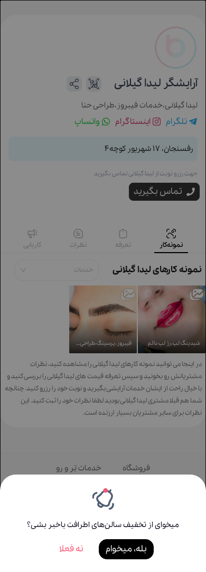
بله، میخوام (126, 549)
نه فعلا (71, 549)
